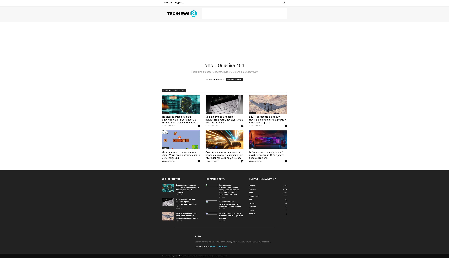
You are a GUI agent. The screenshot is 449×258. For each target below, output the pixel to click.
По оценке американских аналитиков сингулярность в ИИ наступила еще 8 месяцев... (180, 119)
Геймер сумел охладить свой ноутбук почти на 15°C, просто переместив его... (266, 155)
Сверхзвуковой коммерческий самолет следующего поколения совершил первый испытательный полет (229, 189)
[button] (284, 3)
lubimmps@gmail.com (218, 247)
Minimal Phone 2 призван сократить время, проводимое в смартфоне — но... (224, 119)
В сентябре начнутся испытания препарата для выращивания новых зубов (230, 204)
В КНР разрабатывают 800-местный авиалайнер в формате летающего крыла (267, 119)
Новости (168, 3)
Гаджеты (179, 3)
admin (164, 126)
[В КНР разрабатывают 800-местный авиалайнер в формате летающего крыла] (268, 104)
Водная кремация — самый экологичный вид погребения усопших (231, 216)
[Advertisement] (244, 13)
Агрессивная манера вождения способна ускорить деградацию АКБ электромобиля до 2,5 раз (224, 155)
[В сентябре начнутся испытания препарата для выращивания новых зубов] (211, 204)
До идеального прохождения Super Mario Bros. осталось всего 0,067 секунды (181, 155)
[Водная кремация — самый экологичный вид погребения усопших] (211, 216)
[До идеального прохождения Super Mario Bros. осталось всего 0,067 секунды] (181, 139)
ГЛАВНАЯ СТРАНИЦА (234, 79)
